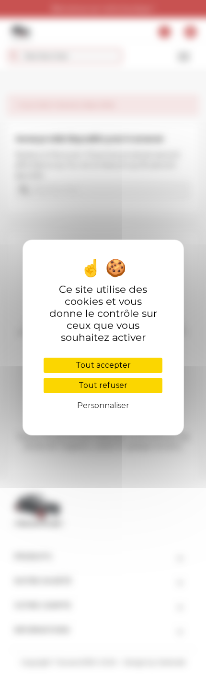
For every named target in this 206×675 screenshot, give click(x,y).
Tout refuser (103, 385)
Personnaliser (103, 405)
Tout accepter (103, 365)
